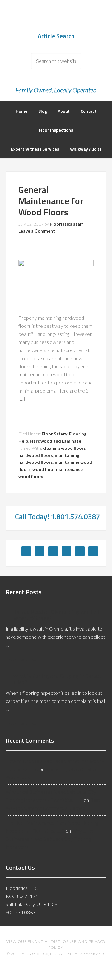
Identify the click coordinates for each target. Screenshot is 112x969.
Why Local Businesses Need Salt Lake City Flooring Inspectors (50, 839)
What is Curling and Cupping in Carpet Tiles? (57, 678)
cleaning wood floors (64, 448)
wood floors (30, 476)
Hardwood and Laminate (55, 441)
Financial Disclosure (52, 941)
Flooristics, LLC (56, 18)
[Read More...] (22, 659)
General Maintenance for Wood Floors (50, 200)
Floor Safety (54, 433)
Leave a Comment (36, 230)
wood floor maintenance (57, 469)
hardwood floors (35, 455)
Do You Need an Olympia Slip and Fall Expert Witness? (56, 614)
